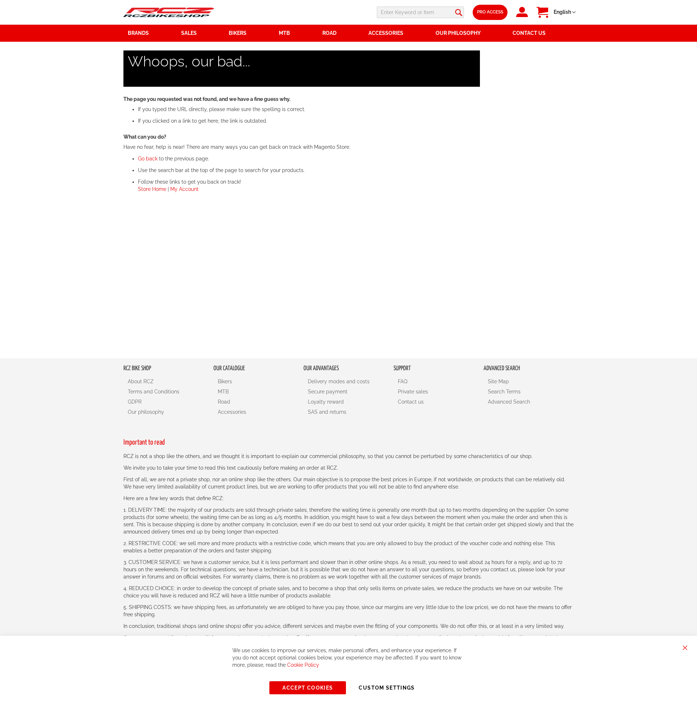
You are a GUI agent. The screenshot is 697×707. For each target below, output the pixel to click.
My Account (184, 189)
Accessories (232, 412)
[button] (565, 12)
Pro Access (490, 12)
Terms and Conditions (153, 392)
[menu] (348, 33)
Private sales (413, 392)
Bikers (225, 381)
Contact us (411, 402)
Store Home (152, 189)
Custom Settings (387, 688)
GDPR (135, 402)
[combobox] (420, 12)
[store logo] (168, 12)
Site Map (498, 381)
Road (224, 402)
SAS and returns (327, 412)
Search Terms (504, 392)
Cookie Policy (303, 665)
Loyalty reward (326, 402)
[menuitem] (201, 33)
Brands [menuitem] (138, 33)
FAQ (402, 381)
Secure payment (327, 392)
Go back (148, 159)
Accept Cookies (307, 688)
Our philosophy (146, 412)
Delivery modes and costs (339, 381)
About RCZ (141, 381)
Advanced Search (509, 402)
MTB (223, 392)
